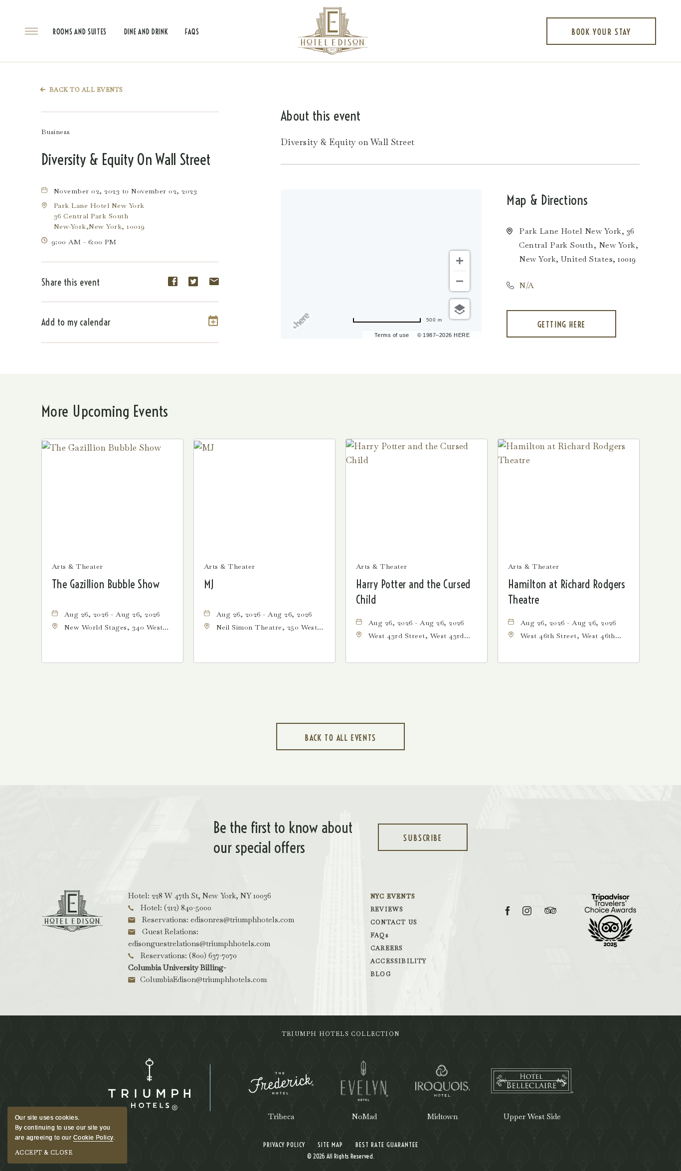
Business (55, 131)
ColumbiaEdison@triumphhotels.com (203, 979)
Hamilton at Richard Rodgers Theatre (567, 592)
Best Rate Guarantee (386, 1145)
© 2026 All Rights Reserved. (340, 1156)
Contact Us (393, 922)
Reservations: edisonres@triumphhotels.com (217, 919)
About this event (321, 116)
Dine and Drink (146, 31)
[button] (99, 216)
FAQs (192, 31)
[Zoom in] (460, 261)
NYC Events (392, 896)
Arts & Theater (77, 566)
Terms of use (391, 335)
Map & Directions (547, 200)
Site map (330, 1145)
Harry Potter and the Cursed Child (413, 592)
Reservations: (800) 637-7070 (188, 955)
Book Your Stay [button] (601, 36)
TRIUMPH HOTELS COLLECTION (340, 1034)
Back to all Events (86, 90)
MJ (209, 584)
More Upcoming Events (105, 411)
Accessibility (398, 961)
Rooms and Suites (80, 31)
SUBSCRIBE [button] (434, 842)
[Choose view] (460, 309)
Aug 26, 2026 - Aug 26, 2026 (112, 614)
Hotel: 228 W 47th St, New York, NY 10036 (199, 895)
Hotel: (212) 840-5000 (175, 907)
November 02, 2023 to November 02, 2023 (125, 190)
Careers (386, 948)
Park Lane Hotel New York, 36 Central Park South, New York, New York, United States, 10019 (578, 245)
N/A (526, 285)
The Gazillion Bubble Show (106, 584)
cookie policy (93, 1137)
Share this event (70, 282)
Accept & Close (43, 1153)
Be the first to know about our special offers (282, 837)
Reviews (386, 909)
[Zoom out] (460, 281)
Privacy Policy (284, 1145)
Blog (380, 974)
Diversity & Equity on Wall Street (125, 159)
